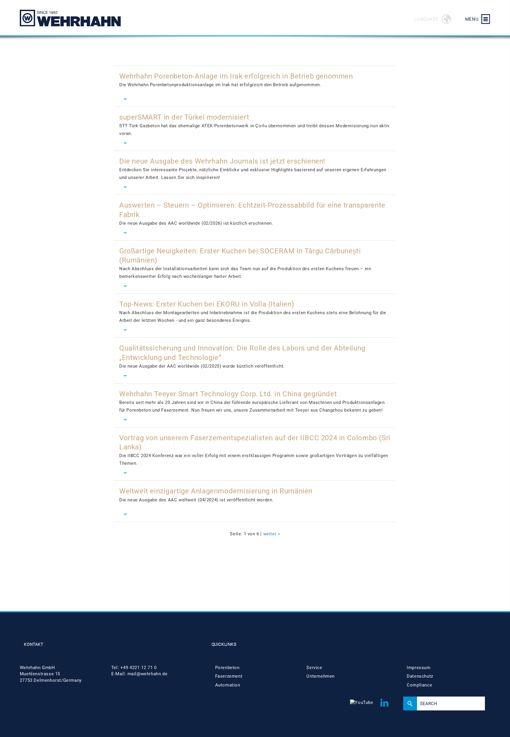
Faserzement (229, 676)
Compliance (419, 685)
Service (314, 667)
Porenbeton (227, 667)
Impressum (418, 667)
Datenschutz (420, 676)
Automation (227, 685)
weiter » (271, 534)
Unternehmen (320, 676)
